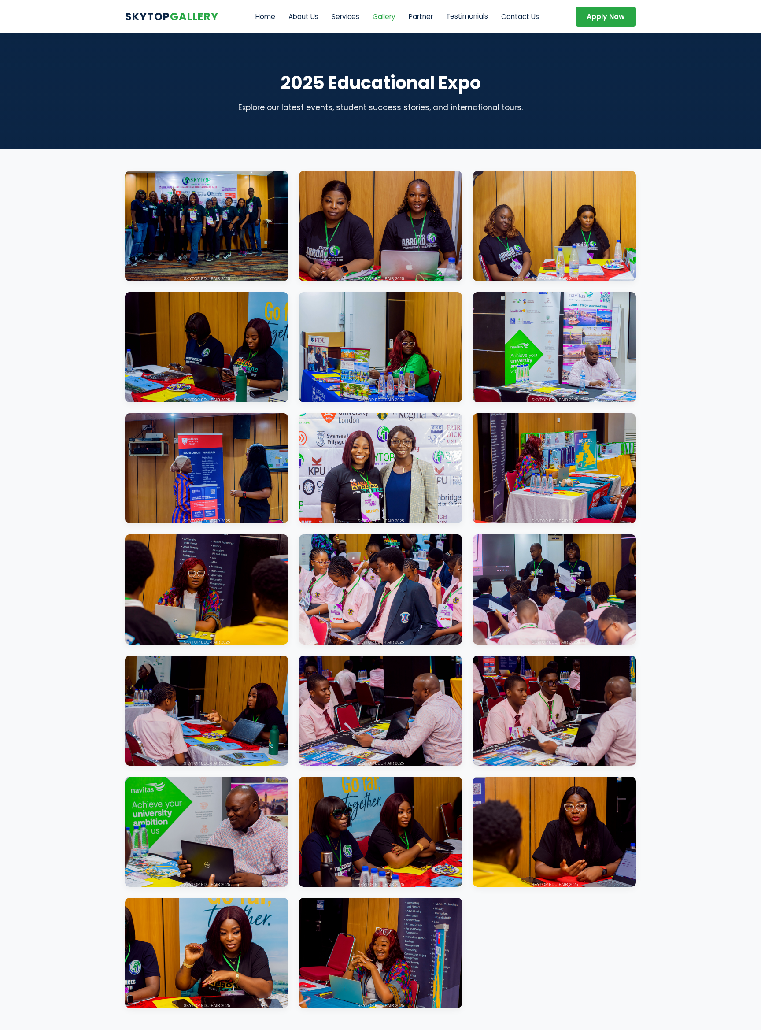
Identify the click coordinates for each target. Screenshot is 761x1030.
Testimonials (467, 16)
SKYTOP (171, 16)
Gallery (384, 16)
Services (345, 16)
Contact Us (520, 16)
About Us (303, 16)
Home (265, 16)
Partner (421, 16)
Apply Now (606, 16)
